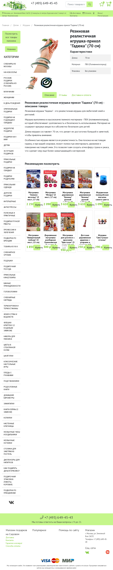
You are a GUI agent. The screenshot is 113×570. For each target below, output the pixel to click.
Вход (100, 13)
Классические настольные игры (11, 364)
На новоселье (10, 72)
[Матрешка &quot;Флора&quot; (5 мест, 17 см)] (51, 179)
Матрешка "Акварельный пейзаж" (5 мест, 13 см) (33, 239)
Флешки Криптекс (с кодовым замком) (9, 327)
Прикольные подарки (9, 160)
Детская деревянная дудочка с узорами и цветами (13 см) (85, 241)
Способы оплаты (13, 546)
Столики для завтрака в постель (10, 451)
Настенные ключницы (9, 425)
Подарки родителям (9, 177)
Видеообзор (50, 172)
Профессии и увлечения (10, 231)
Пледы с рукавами (8, 374)
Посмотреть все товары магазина (11, 37)
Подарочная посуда (10, 267)
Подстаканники (11, 381)
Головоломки (10, 292)
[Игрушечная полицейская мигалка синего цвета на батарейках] (102, 179)
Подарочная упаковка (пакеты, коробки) (10, 481)
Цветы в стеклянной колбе (9, 347)
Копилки (8, 418)
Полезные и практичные (9, 214)
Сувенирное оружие (9, 253)
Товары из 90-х (11, 247)
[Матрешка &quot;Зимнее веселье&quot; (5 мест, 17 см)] (33, 179)
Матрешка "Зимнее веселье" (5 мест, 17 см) (33, 196)
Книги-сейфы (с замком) (11, 410)
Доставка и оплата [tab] (81, 95)
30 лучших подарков (9, 152)
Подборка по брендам (10, 239)
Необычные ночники (9, 441)
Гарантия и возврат (14, 543)
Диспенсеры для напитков (12, 461)
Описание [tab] (49, 95)
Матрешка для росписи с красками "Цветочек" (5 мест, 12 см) (68, 240)
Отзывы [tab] (63, 95)
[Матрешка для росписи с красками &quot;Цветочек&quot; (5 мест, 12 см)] (68, 222)
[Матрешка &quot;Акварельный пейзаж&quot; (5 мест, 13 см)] (33, 222)
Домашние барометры (9, 396)
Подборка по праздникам (10, 491)
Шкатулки (8, 356)
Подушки (8, 261)
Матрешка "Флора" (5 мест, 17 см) (50, 195)
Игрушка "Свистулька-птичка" (102, 237)
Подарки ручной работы (12, 222)
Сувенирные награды (9, 298)
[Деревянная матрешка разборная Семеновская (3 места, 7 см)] (51, 222)
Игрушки (26, 25)
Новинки (11, 49)
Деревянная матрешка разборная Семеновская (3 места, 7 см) (50, 241)
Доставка (77, 13)
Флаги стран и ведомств (10, 315)
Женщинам (9, 97)
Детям (16, 25)
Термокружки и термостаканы (11, 307)
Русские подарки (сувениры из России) (10, 82)
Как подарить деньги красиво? (12, 469)
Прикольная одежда (9, 186)
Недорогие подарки (9, 129)
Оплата (88, 13)
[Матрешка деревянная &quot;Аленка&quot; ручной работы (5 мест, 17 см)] (68, 179)
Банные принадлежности (12, 284)
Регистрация (103, 16)
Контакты (73, 16)
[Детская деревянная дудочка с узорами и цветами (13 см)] (85, 222)
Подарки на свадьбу (9, 169)
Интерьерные (10, 201)
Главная (5, 25)
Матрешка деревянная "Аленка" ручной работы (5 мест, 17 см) (68, 198)
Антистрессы (10, 207)
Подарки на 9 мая (10, 138)
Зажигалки (9, 404)
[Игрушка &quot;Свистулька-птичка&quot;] (102, 222)
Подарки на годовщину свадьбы (9, 120)
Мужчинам (9, 92)
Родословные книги (10, 388)
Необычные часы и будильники (12, 433)
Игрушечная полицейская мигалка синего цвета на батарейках (102, 198)
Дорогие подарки (8, 194)
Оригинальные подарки (11, 110)
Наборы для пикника (9, 337)
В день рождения (12, 103)
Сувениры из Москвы (10, 65)
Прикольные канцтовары (10, 276)
